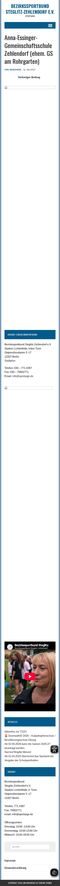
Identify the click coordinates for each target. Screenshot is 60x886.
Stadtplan (9, 360)
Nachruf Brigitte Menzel (17, 752)
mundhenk (15, 70)
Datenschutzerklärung (15, 868)
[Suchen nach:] (30, 846)
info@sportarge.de (22, 376)
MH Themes (47, 883)
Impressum (10, 860)
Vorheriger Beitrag (29, 77)
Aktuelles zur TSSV (15, 731)
